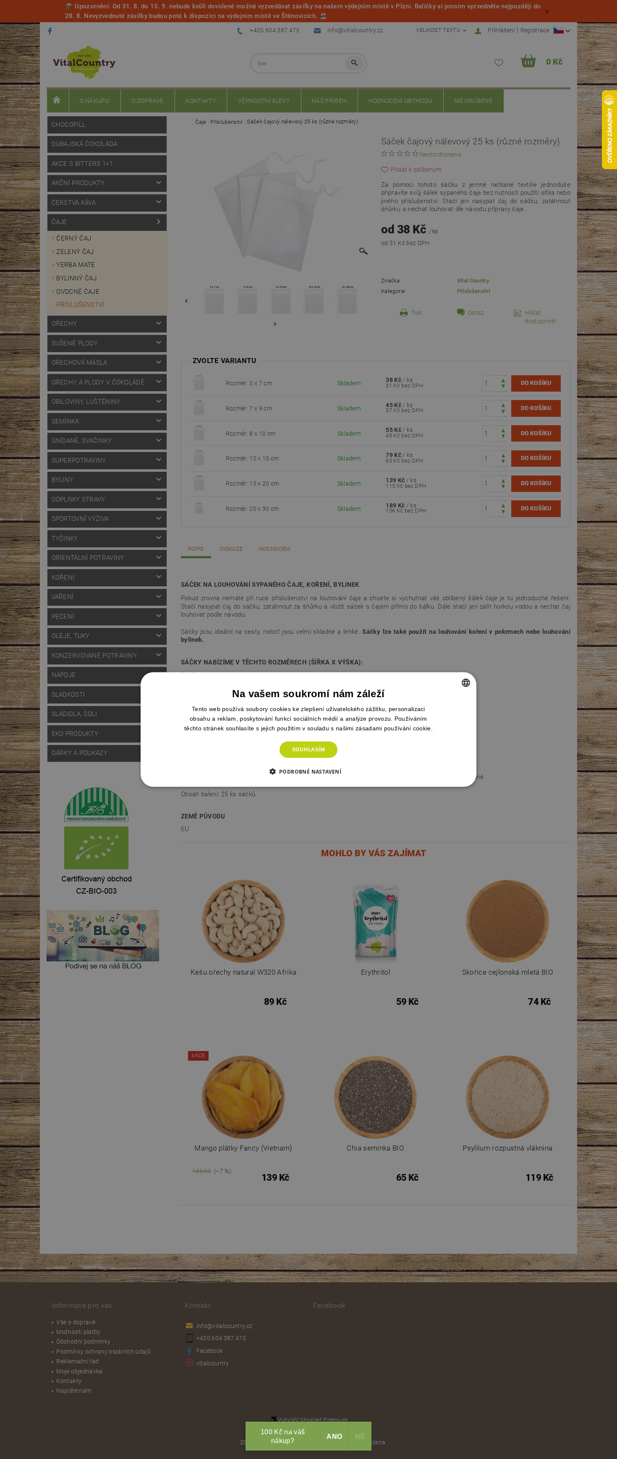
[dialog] (308, 729)
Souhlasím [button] (308, 750)
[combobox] (466, 683)
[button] (309, 771)
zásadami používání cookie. (394, 728)
